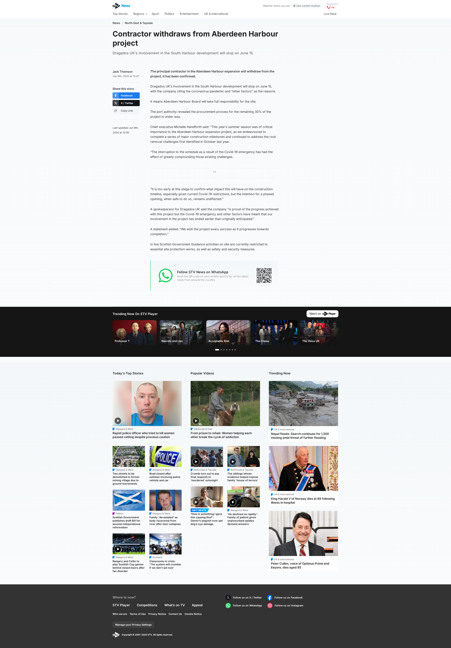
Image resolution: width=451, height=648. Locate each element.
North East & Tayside (139, 23)
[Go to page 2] (221, 349)
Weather (268, 5)
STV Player (121, 605)
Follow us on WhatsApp (247, 605)
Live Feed (330, 14)
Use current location (308, 5)
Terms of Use (138, 613)
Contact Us (175, 613)
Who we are (120, 613)
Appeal (197, 605)
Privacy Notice (157, 613)
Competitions (147, 605)
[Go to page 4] (226, 349)
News (116, 23)
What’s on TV (174, 605)
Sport (155, 14)
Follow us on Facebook (288, 597)
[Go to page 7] (235, 349)
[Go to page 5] (229, 349)
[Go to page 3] (224, 349)
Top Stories (120, 14)
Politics (169, 14)
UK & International (216, 14)
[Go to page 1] (217, 349)
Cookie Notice (193, 613)
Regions (138, 14)
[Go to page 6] (232, 349)
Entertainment (189, 14)
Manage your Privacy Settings (133, 624)
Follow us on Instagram (289, 605)
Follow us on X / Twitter (247, 597)
